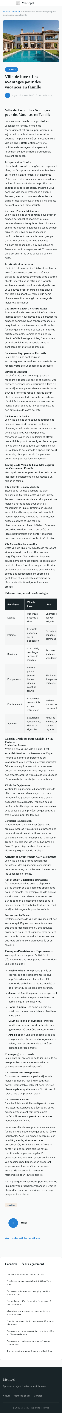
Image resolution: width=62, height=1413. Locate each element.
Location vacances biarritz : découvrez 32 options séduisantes (30, 1323)
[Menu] (43, 3)
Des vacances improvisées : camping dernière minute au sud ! (28, 1293)
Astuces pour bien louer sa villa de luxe (25, 1274)
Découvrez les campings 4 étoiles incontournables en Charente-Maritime (30, 1332)
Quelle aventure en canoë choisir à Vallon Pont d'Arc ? (29, 1283)
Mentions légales (22, 1395)
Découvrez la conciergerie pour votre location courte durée (28, 1343)
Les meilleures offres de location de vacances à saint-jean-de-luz (29, 1302)
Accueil (6, 11)
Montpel (25, 3)
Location (16, 11)
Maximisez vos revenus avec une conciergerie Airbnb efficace (28, 1313)
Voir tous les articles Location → (22, 1238)
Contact (38, 1395)
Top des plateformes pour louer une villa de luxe (29, 1351)
